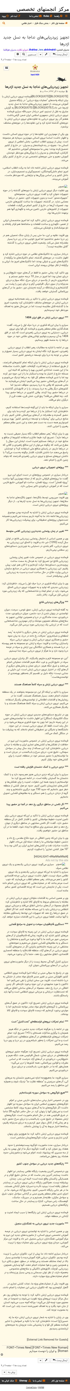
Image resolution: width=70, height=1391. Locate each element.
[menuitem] (58, 16)
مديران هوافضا (9, 49)
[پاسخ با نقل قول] (6, 68)
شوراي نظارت (22, 49)
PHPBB (41, 1387)
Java (40, 50)
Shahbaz (33, 50)
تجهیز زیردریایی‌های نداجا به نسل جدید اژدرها (36, 41)
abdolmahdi (50, 50)
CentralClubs (31, 1387)
